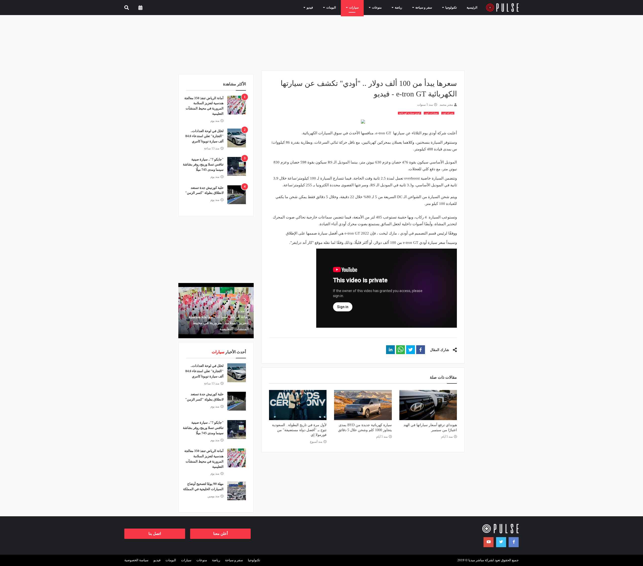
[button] (420, 349)
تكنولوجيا (254, 560)
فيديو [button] (305, 7)
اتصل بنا (154, 534)
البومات (171, 560)
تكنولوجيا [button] (447, 7)
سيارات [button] (350, 7)
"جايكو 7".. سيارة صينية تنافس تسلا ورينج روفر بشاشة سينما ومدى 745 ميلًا (203, 164)
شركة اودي (448, 113)
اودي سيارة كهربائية (409, 113)
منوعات (201, 560)
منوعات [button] (373, 7)
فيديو (156, 560)
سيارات (186, 560)
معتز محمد (446, 104)
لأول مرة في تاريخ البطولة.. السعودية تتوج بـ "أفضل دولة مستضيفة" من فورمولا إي (299, 430)
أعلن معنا (220, 534)
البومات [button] (327, 7)
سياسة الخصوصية (136, 560)
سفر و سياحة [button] (419, 7)
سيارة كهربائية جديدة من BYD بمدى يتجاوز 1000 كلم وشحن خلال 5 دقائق (365, 427)
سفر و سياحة (234, 560)
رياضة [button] (394, 7)
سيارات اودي (431, 113)
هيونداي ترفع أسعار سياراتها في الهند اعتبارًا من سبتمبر (430, 427)
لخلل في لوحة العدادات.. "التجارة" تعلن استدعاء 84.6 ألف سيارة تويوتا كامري (204, 136)
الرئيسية (472, 7)
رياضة (216, 560)
